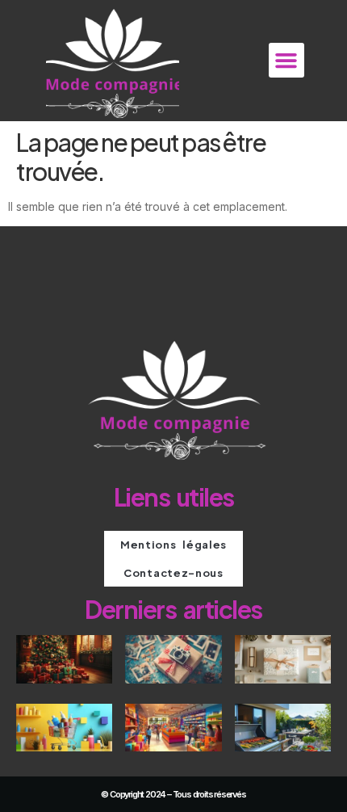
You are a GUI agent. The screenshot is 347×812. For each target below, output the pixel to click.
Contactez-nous (173, 572)
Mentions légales (173, 544)
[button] (286, 60)
